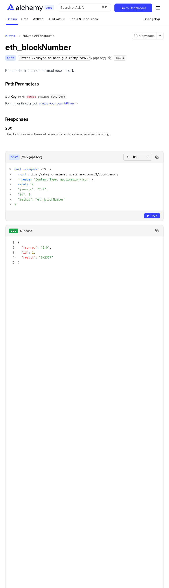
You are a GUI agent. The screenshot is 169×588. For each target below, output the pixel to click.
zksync (10, 35)
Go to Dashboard (133, 8)
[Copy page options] (160, 35)
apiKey (11, 97)
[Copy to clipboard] (157, 157)
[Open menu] (158, 8)
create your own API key (57, 103)
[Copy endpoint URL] (109, 58)
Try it (154, 216)
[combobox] (54, 58)
